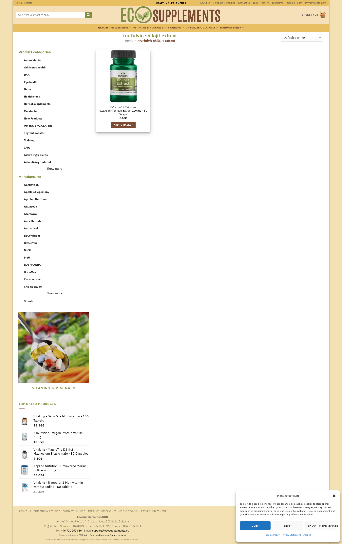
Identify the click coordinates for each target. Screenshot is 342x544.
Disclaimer (278, 3)
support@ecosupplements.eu (110, 530)
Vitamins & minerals (148, 27)
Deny (288, 525)
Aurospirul (31, 228)
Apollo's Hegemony (36, 192)
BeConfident (32, 235)
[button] (334, 496)
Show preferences (322, 525)
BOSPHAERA (32, 264)
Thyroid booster (34, 133)
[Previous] (20, 354)
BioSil (27, 250)
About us (205, 3)
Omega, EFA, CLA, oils (200, 27)
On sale (28, 301)
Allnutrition (31, 185)
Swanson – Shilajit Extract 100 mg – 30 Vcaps (123, 112)
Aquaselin (30, 206)
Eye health (30, 82)
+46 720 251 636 (71, 530)
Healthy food (32, 96)
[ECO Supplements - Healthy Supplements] (171, 15)
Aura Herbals (32, 221)
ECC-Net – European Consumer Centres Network (102, 535)
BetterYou (30, 243)
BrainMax (30, 272)
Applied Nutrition (35, 199)
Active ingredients (36, 155)
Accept (255, 525)
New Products (33, 118)
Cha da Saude (33, 286)
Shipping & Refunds (224, 3)
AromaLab (31, 214)
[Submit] (88, 15)
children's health (35, 67)
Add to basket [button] (123, 124)
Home (129, 41)
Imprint (307, 534)
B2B (255, 3)
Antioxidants (32, 60)
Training (174, 27)
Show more (55, 169)
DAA (27, 75)
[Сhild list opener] (43, 97)
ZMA (27, 147)
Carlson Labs (32, 279)
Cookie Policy (272, 534)
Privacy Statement (291, 534)
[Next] (88, 354)
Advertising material (37, 162)
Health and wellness (113, 27)
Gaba (27, 89)
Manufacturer (230, 27)
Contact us (244, 3)
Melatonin (30, 111)
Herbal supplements (37, 104)
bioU (27, 257)
